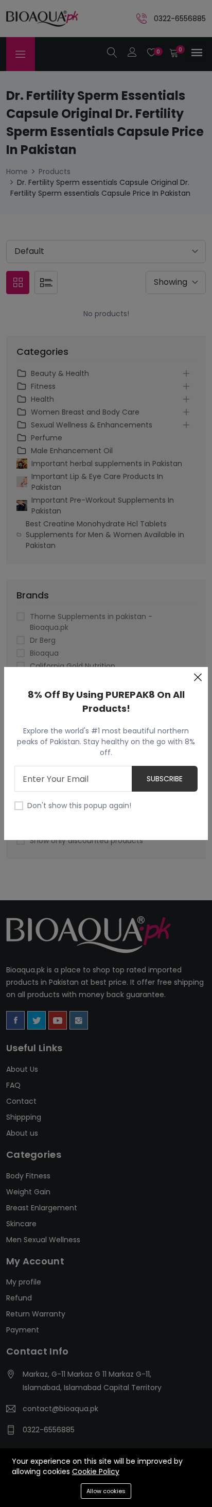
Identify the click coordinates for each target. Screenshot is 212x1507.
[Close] (197, 677)
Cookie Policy (95, 1471)
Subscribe (165, 779)
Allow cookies (106, 1491)
